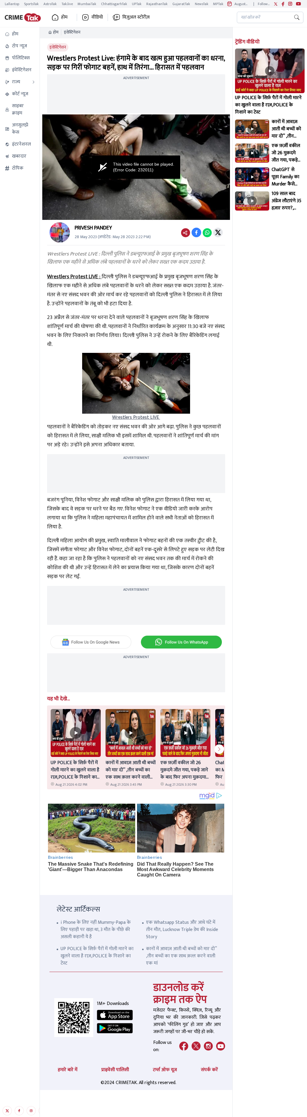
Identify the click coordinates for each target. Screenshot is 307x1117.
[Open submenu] (33, 82)
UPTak (137, 4)
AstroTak (50, 4)
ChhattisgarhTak (114, 4)
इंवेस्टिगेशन (72, 32)
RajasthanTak (157, 4)
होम (55, 32)
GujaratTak (181, 4)
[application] (136, 167)
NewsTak (201, 4)
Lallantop (12, 4)
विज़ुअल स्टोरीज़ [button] (136, 17)
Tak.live (67, 4)
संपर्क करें (209, 1070)
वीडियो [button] (97, 17)
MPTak (218, 4)
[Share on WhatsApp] (207, 232)
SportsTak (31, 4)
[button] (20, 34)
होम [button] (64, 17)
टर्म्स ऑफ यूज (165, 1070)
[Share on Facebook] (196, 232)
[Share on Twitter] (218, 232)
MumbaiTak (87, 4)
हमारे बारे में (67, 1070)
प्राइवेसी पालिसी (115, 1070)
